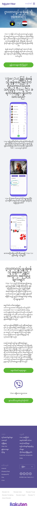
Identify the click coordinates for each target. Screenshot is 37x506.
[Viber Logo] (9, 4)
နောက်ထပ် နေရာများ (18, 370)
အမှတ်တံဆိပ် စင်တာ (26, 440)
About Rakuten (6, 498)
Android (3, 468)
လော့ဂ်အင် (28, 3)
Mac (2, 477)
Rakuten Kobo (18, 492)
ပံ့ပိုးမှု (3, 452)
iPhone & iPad (5, 471)
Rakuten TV (31, 495)
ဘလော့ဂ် (4, 440)
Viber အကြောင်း (24, 437)
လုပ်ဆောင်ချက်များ (7, 437)
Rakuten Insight (20, 495)
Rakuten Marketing (7, 495)
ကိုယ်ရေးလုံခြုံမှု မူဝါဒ (26, 452)
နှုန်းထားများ (5, 449)
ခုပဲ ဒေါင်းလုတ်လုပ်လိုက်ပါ (18, 400)
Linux (3, 480)
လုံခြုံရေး (4, 443)
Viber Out (4, 446)
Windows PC (5, 474)
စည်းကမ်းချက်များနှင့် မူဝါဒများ (26, 447)
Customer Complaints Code (26, 456)
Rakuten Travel (30, 492)
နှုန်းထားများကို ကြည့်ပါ (18, 65)
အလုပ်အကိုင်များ (25, 443)
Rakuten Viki (5, 492)
